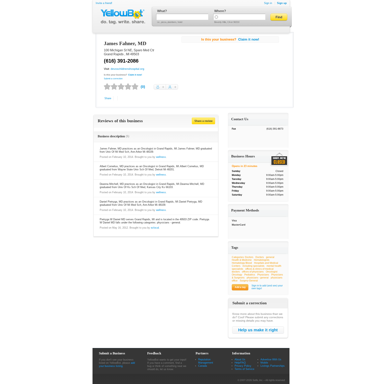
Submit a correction (113, 78)
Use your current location (216, 16)
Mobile (264, 362)
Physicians (263, 274)
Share (107, 98)
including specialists (253, 266)
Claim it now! (135, 75)
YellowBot (122, 17)
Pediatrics (249, 274)
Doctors (259, 257)
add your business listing (117, 364)
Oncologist (271, 271)
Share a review (203, 120)
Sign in (268, 3)
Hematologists (261, 260)
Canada (202, 365)
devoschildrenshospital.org (127, 68)
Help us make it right (258, 330)
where (219, 11)
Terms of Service (244, 369)
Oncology (237, 274)
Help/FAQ (240, 362)
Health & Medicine (242, 260)
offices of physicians (253, 271)
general (270, 257)
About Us (240, 359)
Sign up (282, 3)
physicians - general (258, 277)
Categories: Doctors (242, 257)
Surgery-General (249, 280)
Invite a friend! (104, 3)
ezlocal (155, 227)
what (161, 11)
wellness (161, 156)
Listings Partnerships (272, 365)
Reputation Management (205, 361)
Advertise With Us (270, 359)
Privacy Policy (243, 365)
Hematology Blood (242, 263)
